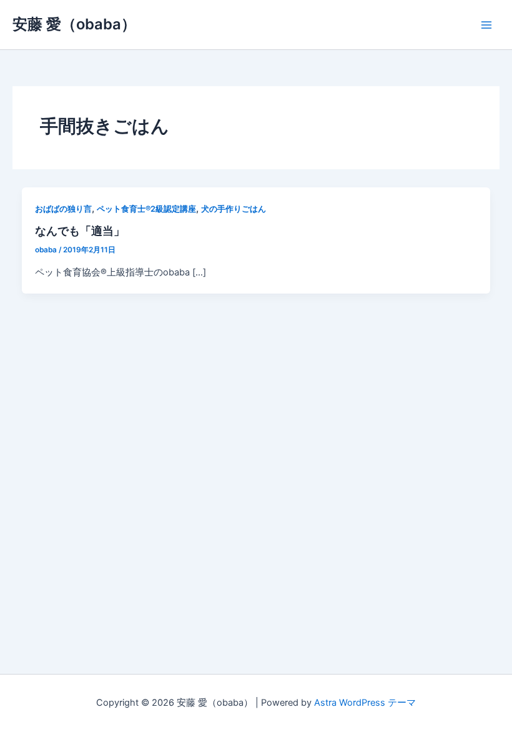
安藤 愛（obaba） (74, 24)
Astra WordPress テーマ (365, 702)
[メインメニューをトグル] (486, 25)
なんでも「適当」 (80, 230)
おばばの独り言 (63, 209)
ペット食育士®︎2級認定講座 (146, 209)
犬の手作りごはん (233, 209)
